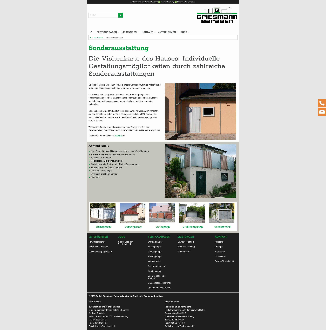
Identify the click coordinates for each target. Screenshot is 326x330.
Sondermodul (222, 226)
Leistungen (129, 32)
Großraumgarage (192, 226)
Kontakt (147, 32)
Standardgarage (155, 242)
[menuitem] (92, 32)
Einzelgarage (103, 226)
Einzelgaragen (154, 247)
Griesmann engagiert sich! (100, 252)
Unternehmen (167, 32)
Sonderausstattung (186, 247)
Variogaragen (154, 261)
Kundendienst (184, 252)
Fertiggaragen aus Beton (159, 288)
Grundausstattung (186, 242)
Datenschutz (220, 256)
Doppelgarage (133, 226)
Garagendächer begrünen (159, 283)
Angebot (118, 136)
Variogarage (163, 226)
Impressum (220, 252)
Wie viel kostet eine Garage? (157, 277)
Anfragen (219, 247)
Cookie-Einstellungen (224, 261)
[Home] (216, 15)
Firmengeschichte (97, 242)
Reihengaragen (155, 256)
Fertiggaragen (107, 32)
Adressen (219, 242)
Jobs (184, 32)
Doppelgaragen (155, 252)
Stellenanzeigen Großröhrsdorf (125, 243)
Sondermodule (154, 271)
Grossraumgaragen (156, 266)
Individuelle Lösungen (98, 247)
